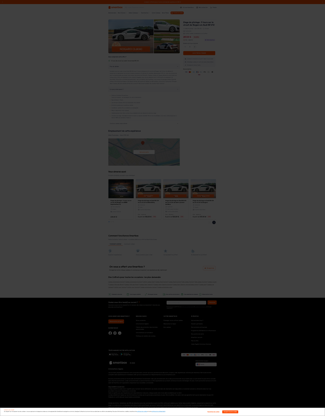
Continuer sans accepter (9, 409)
